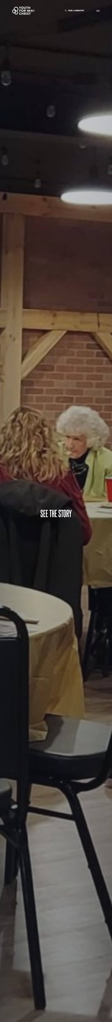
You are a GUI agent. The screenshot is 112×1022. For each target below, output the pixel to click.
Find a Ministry (76, 11)
